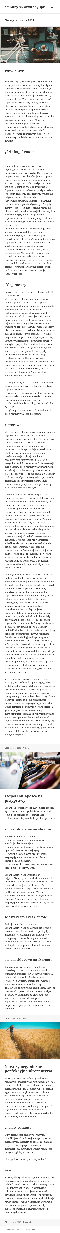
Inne (27, 748)
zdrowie (28, 1222)
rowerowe (14, 70)
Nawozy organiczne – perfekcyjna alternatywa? (29, 1068)
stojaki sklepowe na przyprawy (24, 798)
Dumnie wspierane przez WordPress (20, 1229)
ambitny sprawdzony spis (25, 7)
